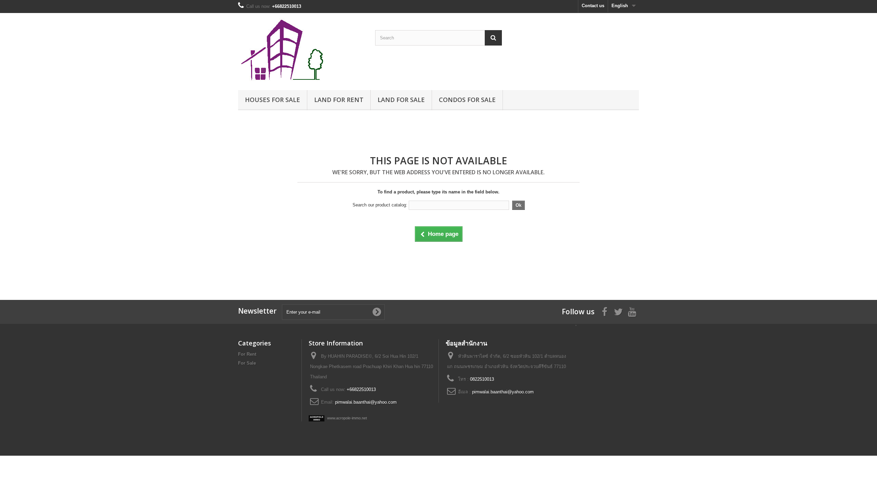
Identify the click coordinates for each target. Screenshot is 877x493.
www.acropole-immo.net (346, 418)
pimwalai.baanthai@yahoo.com (366, 402)
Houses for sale (272, 100)
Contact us (593, 5)
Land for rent (338, 100)
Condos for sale (467, 100)
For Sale (247, 363)
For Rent (247, 354)
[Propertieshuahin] (301, 49)
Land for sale (401, 100)
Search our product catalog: (380, 204)
